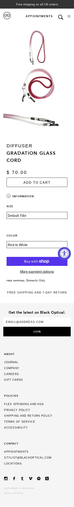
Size (10, 206)
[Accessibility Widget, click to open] (64, 253)
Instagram (8, 478)
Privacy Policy (17, 410)
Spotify (41, 478)
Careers (11, 374)
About (9, 354)
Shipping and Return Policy (28, 415)
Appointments (39, 16)
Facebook (16, 478)
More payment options (37, 271)
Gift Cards (13, 379)
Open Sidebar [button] (69, 16)
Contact (11, 443)
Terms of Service (19, 421)
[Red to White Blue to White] (37, 247)
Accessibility (16, 427)
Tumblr (25, 478)
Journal (11, 362)
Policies (11, 395)
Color (12, 235)
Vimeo (33, 478)
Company (11, 368)
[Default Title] (37, 218)
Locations (13, 463)
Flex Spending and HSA (24, 404)
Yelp (49, 478)
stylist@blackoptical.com (28, 457)
